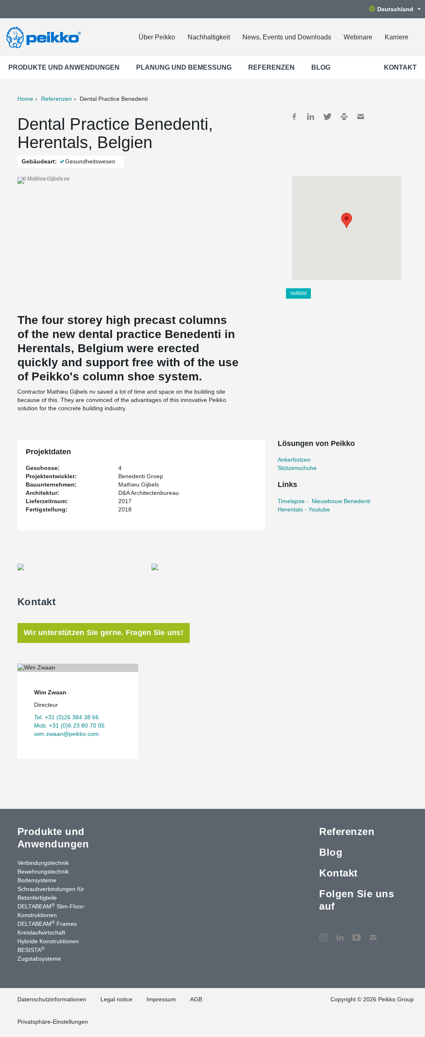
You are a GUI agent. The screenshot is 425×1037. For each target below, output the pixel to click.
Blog (320, 67)
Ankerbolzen (294, 459)
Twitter (327, 116)
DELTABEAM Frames (47, 923)
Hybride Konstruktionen (48, 941)
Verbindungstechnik (43, 862)
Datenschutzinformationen (51, 999)
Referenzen (271, 67)
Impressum (161, 999)
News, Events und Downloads (286, 37)
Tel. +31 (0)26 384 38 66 (66, 717)
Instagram (323, 933)
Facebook (294, 116)
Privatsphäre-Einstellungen (52, 1021)
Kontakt (400, 67)
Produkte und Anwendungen (64, 67)
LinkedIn (311, 116)
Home (25, 98)
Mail (361, 116)
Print (344, 116)
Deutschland (395, 9)
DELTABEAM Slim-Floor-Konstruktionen (51, 910)
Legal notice (116, 999)
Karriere (396, 37)
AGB (196, 999)
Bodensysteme (36, 880)
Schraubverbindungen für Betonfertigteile (50, 893)
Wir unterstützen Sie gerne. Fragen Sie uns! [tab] (103, 632)
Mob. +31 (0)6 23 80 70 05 (69, 725)
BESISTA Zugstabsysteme (39, 954)
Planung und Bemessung (184, 67)
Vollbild (298, 293)
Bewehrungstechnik (43, 871)
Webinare (358, 37)
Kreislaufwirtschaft (41, 932)
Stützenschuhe (297, 468)
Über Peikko (157, 37)
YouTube (356, 933)
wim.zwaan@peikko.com (66, 733)
